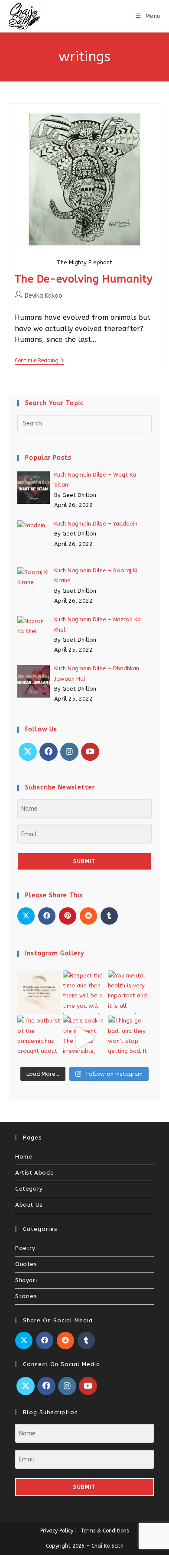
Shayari (26, 1280)
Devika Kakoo (43, 295)
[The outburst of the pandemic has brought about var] (39, 1037)
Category (29, 1188)
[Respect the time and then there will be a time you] (85, 992)
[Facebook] (48, 752)
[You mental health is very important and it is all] (130, 992)
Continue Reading (39, 360)
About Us (29, 1204)
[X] (28, 752)
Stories (26, 1296)
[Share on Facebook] (46, 916)
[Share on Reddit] (88, 916)
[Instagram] (69, 752)
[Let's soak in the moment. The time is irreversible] (85, 1037)
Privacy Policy (56, 1531)
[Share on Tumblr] (109, 916)
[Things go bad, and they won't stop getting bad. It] (130, 1037)
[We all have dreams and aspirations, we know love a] (39, 992)
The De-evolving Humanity (84, 279)
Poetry (25, 1248)
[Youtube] (90, 752)
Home (23, 1156)
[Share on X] (26, 916)
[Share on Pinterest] (67, 916)
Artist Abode (34, 1172)
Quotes (26, 1264)
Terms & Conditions (105, 1531)
